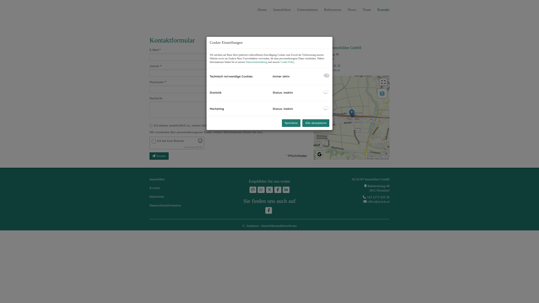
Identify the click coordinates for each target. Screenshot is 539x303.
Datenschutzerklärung (256, 62)
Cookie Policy (287, 62)
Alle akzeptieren (316, 123)
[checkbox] (326, 75)
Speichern (291, 123)
